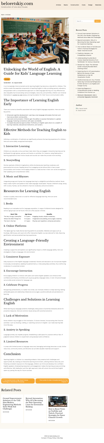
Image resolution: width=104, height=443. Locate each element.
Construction (75, 5)
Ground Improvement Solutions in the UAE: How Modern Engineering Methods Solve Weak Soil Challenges (89, 35)
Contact (49, 433)
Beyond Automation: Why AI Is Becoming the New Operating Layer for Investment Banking (34, 402)
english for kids (17, 95)
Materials (98, 5)
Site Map (52, 433)
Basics (66, 5)
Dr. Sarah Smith (17, 83)
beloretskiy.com (17, 3)
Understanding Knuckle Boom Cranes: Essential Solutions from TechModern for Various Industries (88, 60)
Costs (83, 5)
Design (90, 5)
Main (2, 14)
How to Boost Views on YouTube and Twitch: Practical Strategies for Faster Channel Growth (57, 413)
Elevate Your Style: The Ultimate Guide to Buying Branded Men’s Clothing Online (88, 66)
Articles (58, 5)
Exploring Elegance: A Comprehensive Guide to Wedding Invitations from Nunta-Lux (88, 90)
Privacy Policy (54, 433)
